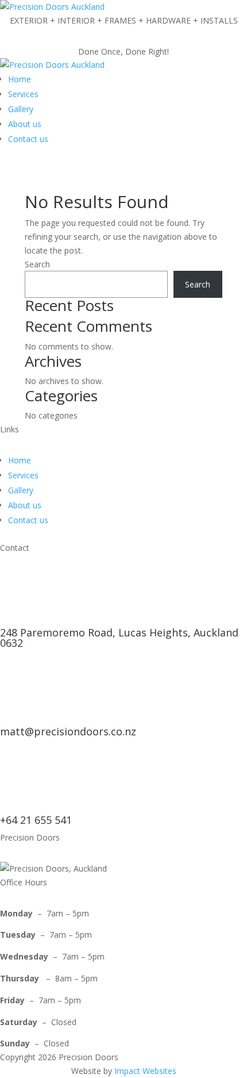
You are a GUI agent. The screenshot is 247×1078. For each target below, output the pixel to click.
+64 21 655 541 (36, 820)
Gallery (20, 108)
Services (23, 94)
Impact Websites (145, 1070)
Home (19, 79)
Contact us (28, 138)
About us (24, 123)
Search (37, 264)
